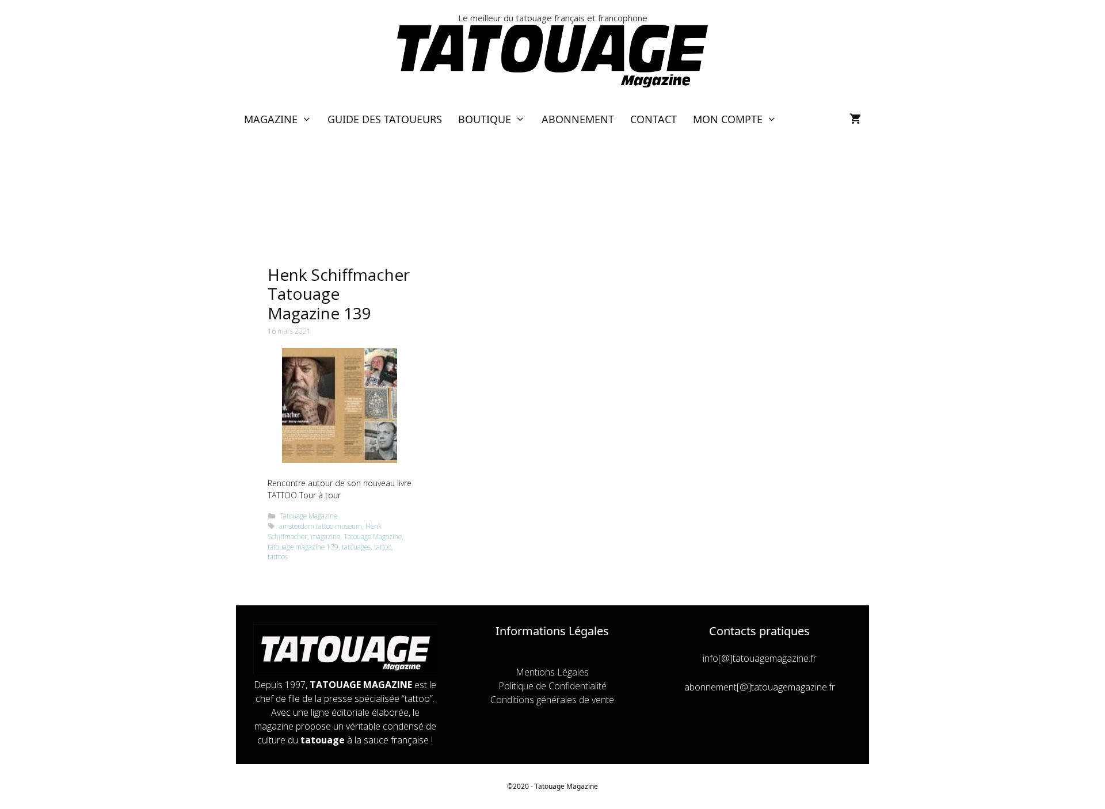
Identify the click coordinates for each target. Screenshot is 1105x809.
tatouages (356, 546)
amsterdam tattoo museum (320, 526)
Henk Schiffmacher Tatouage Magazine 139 (339, 294)
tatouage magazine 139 (303, 546)
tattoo (382, 546)
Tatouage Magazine (308, 515)
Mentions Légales (552, 672)
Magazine (271, 119)
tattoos (278, 556)
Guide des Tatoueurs (384, 119)
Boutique (484, 119)
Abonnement (578, 119)
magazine (325, 536)
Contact (653, 119)
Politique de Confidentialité (552, 686)
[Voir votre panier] (855, 119)
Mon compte (728, 119)
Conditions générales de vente (552, 699)
